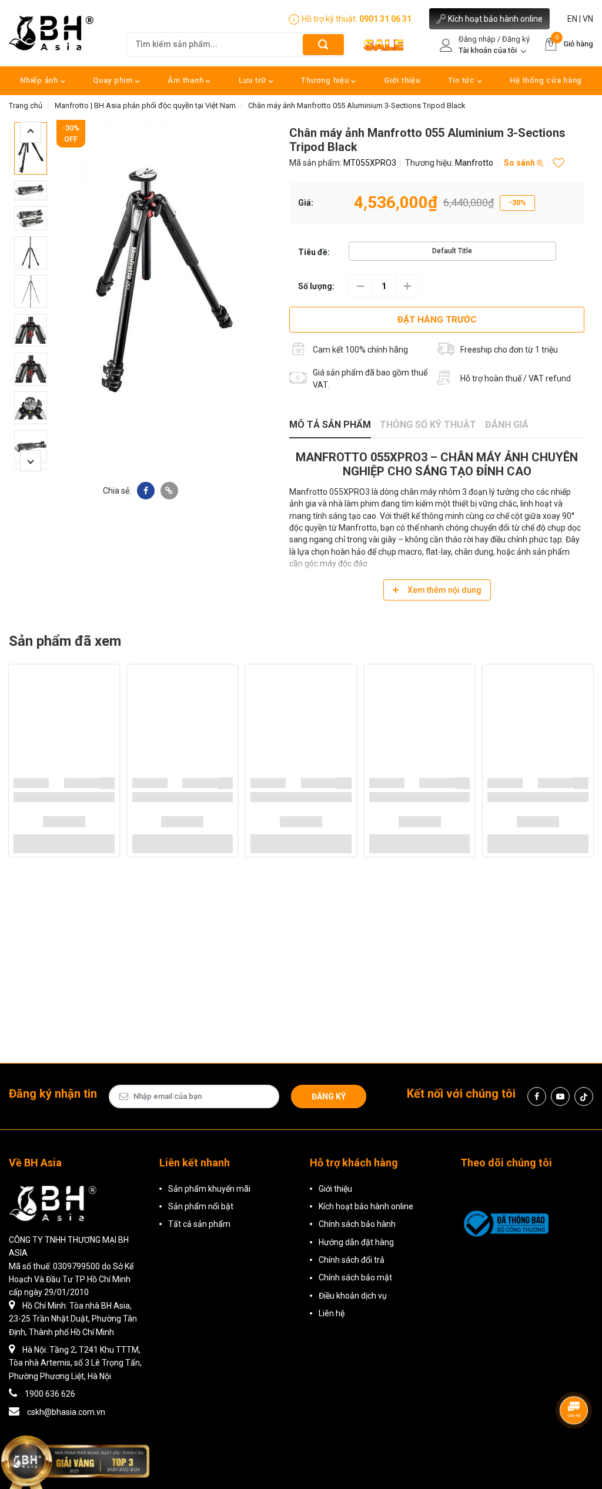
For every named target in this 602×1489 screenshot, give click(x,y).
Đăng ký (329, 1096)
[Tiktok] (583, 1096)
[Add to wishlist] (109, 783)
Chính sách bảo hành (357, 1224)
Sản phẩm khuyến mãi (209, 1188)
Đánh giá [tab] (507, 424)
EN (572, 19)
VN (588, 19)
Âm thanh (187, 80)
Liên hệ (332, 1313)
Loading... (31, 783)
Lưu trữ (254, 80)
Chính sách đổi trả (351, 1260)
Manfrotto (474, 162)
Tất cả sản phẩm (199, 1224)
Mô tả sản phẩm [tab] (330, 424)
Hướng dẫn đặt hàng (356, 1242)
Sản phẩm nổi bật (200, 1206)
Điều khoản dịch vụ (353, 1295)
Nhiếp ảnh (40, 80)
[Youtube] (560, 1096)
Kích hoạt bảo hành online (495, 19)
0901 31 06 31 (385, 19)
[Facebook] (536, 1096)
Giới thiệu (402, 80)
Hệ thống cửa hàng (546, 80)
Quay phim (114, 80)
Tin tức (462, 80)
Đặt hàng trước (437, 319)
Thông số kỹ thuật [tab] (428, 424)
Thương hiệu (326, 80)
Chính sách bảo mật (355, 1277)
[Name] (323, 44)
